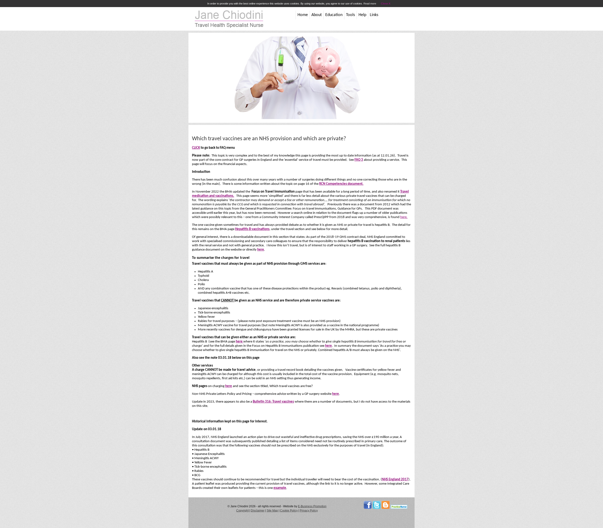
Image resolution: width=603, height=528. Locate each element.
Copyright (242, 510)
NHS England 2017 (395, 479)
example (279, 488)
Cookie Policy (289, 510)
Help (362, 15)
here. (403, 217)
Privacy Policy (309, 510)
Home (302, 15)
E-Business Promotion (312, 506)
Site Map (272, 510)
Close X (385, 3)
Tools (350, 15)
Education (333, 15)
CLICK (196, 148)
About (316, 15)
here (260, 250)
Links (374, 15)
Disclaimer (258, 510)
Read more (369, 3)
